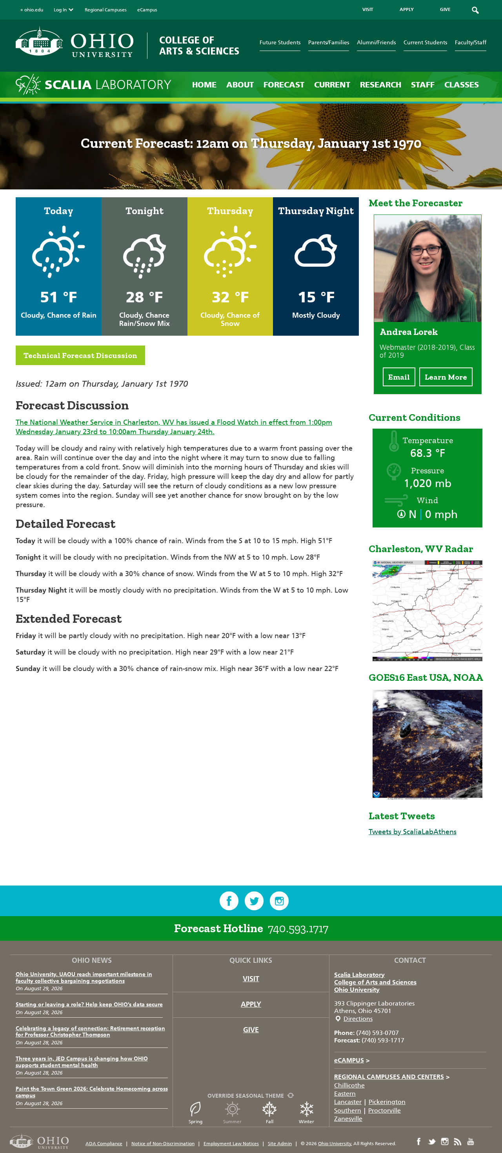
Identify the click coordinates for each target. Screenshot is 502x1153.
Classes (461, 84)
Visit (251, 979)
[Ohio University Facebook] (419, 1142)
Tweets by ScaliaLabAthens (413, 831)
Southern (347, 1110)
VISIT (367, 9)
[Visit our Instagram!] (279, 900)
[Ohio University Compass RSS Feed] (458, 1142)
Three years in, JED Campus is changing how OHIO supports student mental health (82, 1062)
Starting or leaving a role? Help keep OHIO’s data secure (89, 1004)
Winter (306, 1121)
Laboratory (108, 84)
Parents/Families (328, 42)
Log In (60, 10)
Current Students (425, 42)
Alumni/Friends (376, 42)
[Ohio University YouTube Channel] (471, 1142)
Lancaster (348, 1102)
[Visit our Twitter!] (254, 900)
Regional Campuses (106, 10)
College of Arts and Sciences (375, 982)
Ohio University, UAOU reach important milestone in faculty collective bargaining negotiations (84, 977)
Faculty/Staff (470, 42)
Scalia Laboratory (359, 974)
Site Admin (280, 1143)
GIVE (445, 9)
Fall (269, 1121)
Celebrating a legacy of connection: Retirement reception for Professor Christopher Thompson (90, 1031)
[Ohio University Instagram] (445, 1142)
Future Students (280, 42)
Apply (251, 1004)
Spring (195, 1121)
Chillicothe (349, 1085)
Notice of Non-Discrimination (163, 1143)
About (240, 84)
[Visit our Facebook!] (229, 900)
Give (251, 1030)
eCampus (147, 10)
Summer (232, 1121)
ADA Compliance (103, 1143)
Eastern (345, 1093)
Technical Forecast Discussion (80, 355)
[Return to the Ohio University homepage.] (74, 42)
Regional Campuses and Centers (392, 1076)
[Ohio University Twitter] (432, 1142)
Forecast (284, 84)
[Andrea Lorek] (428, 319)
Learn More (446, 377)
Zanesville (348, 1118)
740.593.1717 (298, 928)
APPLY (407, 9)
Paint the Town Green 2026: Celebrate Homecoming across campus (92, 1092)
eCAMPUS (352, 1060)
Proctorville (384, 1110)
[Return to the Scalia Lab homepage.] (30, 83)
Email (399, 377)
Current (332, 84)
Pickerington (387, 1102)
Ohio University (357, 989)
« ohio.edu (31, 10)
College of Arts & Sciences (199, 46)
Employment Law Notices (231, 1143)
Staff (423, 84)
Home (204, 84)
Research (380, 84)
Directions (358, 1018)
